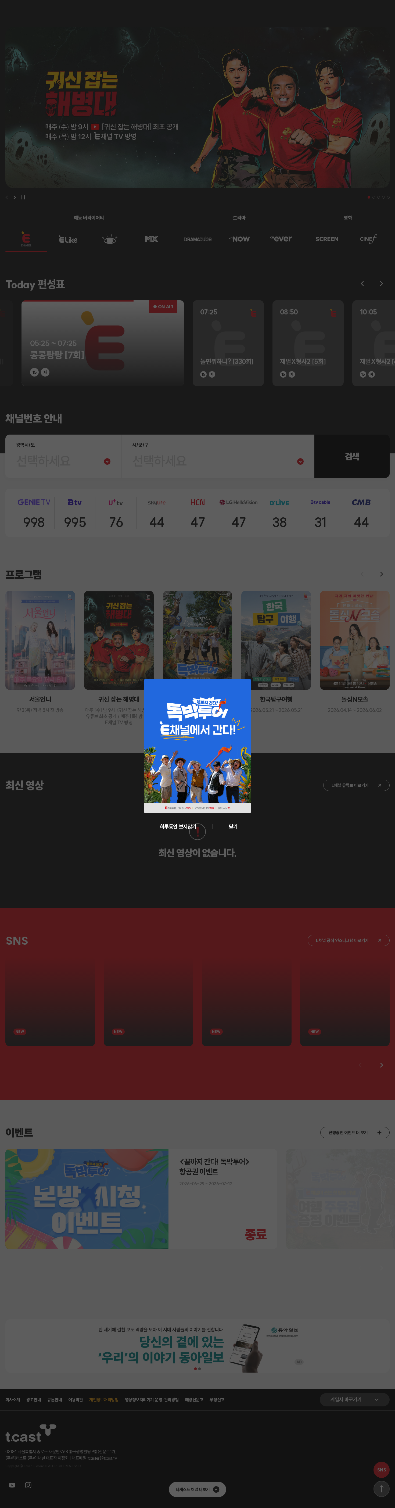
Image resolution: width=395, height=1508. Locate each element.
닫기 (233, 826)
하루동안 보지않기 (178, 826)
